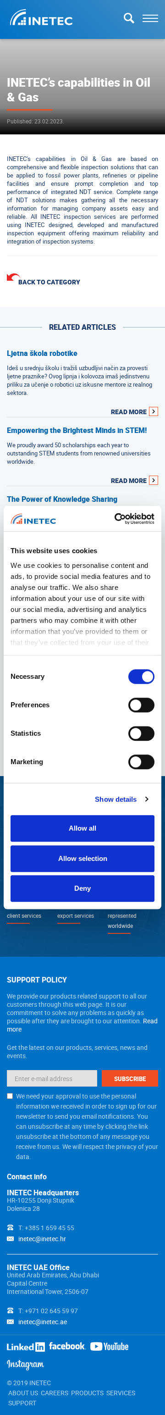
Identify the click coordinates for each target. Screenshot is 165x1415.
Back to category (49, 281)
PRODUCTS (87, 1392)
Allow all (82, 828)
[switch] (141, 705)
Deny (82, 888)
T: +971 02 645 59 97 (48, 1310)
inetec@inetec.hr (42, 1238)
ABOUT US (23, 1392)
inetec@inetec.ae (42, 1321)
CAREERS (54, 1392)
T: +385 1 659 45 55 (46, 1227)
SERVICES (120, 1392)
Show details (116, 799)
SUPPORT (22, 1402)
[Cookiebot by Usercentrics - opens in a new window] (116, 519)
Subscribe (130, 1079)
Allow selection (82, 858)
